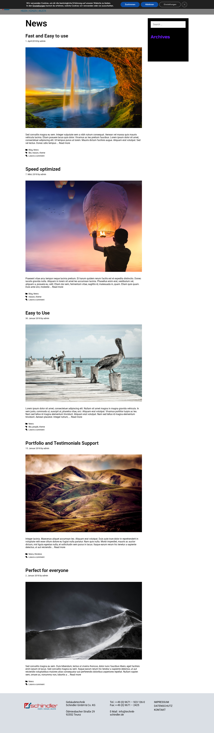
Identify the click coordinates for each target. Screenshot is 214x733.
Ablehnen (149, 4)
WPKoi (122, 730)
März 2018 (157, 52)
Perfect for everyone (46, 570)
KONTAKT (160, 709)
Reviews (38, 554)
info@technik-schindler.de (122, 713)
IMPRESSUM (161, 702)
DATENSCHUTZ (163, 705)
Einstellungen (39, 6)
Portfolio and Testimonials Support (62, 443)
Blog (31, 150)
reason (35, 153)
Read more (64, 143)
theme (42, 153)
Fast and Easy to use (46, 36)
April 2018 (156, 48)
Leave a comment (37, 156)
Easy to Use (37, 313)
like (30, 153)
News (36, 150)
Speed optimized (42, 169)
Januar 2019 (158, 44)
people (35, 427)
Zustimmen (130, 4)
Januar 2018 (158, 56)
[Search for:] (168, 24)
